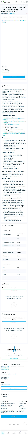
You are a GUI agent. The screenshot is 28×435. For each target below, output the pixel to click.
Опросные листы (22, 408)
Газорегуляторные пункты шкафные (7, 403)
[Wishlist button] (3, 67)
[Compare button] (5, 67)
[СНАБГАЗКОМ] (14, 348)
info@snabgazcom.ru (5, 384)
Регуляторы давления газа (6, 406)
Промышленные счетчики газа (6, 405)
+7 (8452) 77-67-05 (5, 367)
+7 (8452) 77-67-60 (5, 366)
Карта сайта (21, 411)
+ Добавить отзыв (14, 290)
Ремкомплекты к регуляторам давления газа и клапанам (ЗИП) (9, 412)
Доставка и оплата (22, 403)
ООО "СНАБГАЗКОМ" (11, 13)
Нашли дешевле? (5, 71)
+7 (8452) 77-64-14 (5, 369)
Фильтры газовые (4, 408)
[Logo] (6, 2)
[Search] (24, 1)
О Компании (21, 406)
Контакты (21, 405)
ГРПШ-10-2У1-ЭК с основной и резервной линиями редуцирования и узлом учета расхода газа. (14, 134)
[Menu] (1, 1)
